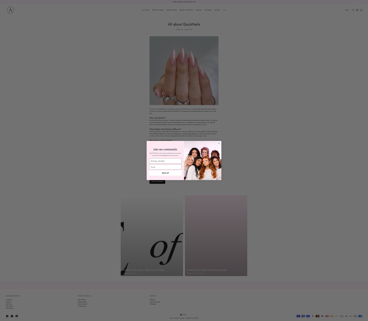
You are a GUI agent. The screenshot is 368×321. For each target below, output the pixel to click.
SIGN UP (165, 173)
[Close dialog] (219, 143)
